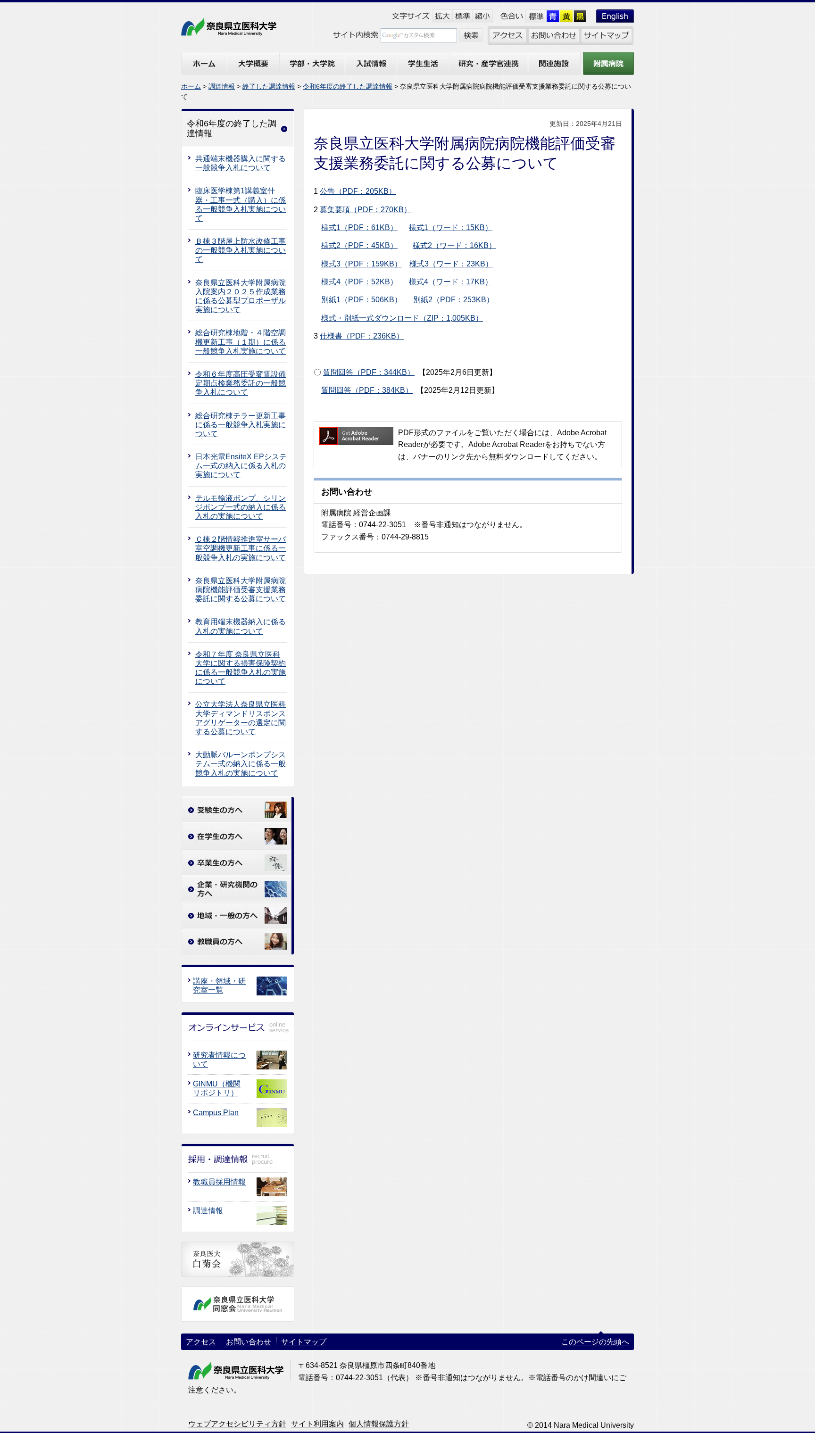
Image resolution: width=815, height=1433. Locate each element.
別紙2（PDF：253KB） (453, 300)
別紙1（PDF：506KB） (361, 300)
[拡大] (442, 16)
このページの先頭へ (595, 1342)
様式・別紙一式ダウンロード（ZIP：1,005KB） (402, 318)
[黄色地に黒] (567, 16)
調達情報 (221, 86)
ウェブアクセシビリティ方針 (237, 1424)
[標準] (462, 16)
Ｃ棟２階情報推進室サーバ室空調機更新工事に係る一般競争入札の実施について (240, 548)
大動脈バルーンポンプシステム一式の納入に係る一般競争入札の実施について (240, 764)
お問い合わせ (248, 1342)
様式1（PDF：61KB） (359, 228)
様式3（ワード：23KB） (451, 264)
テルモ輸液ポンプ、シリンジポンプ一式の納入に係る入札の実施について (240, 507)
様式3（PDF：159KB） (361, 264)
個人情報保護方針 (379, 1424)
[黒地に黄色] (580, 16)
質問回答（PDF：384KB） (367, 390)
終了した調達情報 (268, 86)
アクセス (201, 1342)
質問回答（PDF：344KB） (369, 372)
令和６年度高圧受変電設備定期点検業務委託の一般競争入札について (240, 383)
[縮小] (483, 16)
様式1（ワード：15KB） (450, 228)
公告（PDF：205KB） (358, 191)
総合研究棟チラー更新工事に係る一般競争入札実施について (240, 425)
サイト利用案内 (317, 1424)
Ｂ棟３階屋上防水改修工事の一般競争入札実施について (240, 250)
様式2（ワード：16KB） (454, 245)
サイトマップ (303, 1342)
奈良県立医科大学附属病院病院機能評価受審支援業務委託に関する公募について (240, 590)
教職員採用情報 (219, 1182)
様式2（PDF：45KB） (359, 245)
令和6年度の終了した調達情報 (347, 86)
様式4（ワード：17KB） (450, 282)
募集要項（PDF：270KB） (365, 210)
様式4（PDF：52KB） (359, 282)
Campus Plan (216, 1113)
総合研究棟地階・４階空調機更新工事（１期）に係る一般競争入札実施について (240, 342)
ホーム (191, 86)
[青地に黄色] (553, 16)
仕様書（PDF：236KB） (362, 336)
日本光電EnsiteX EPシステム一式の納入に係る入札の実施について (241, 466)
